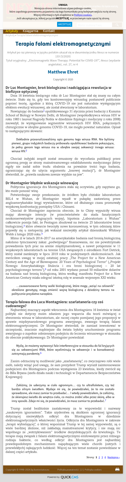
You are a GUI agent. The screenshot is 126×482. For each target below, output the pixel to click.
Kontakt (49, 31)
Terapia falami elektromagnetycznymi (37, 35)
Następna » (113, 457)
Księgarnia (30, 31)
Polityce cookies (83, 15)
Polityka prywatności (68, 469)
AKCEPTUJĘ (64, 24)
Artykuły (12, 31)
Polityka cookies (93, 469)
